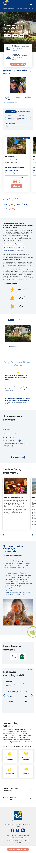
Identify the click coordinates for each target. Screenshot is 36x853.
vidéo (15, 35)
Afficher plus (18, 457)
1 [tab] (9, 346)
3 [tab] (11, 346)
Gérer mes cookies (13, 840)
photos (7, 35)
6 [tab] (14, 346)
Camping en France (8, 8)
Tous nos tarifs (18, 64)
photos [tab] (10, 320)
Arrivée (8, 116)
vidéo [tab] (19, 320)
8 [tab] (16, 346)
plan (21, 35)
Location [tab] (12, 111)
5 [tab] (13, 346)
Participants (10, 123)
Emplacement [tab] (25, 111)
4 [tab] (12, 346)
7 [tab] (15, 346)
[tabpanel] (18, 340)
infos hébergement (12, 162)
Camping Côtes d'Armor (20, 8)
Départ (21, 116)
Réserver (17, 186)
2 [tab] (10, 346)
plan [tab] (26, 320)
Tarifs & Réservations (18, 849)
